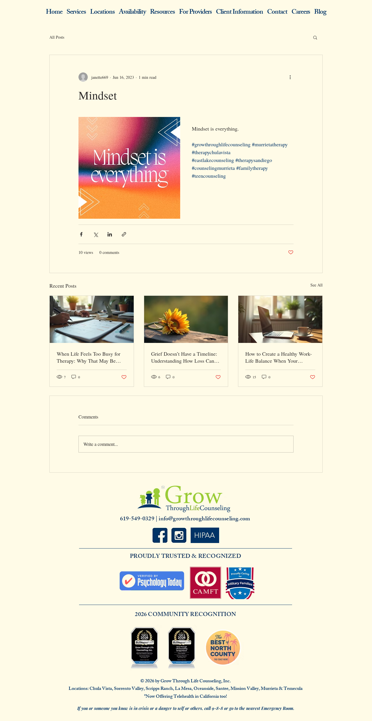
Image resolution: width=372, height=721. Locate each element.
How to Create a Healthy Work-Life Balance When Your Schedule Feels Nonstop (278, 357)
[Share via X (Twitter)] (95, 234)
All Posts (56, 37)
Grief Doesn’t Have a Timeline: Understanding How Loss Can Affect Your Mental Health (184, 357)
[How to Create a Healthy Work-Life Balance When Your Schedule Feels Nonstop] (280, 319)
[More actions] (290, 77)
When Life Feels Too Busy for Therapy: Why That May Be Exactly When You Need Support (88, 357)
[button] (315, 37)
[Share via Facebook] (81, 234)
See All (316, 285)
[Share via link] (124, 234)
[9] (160, 535)
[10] (179, 535)
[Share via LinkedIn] (109, 234)
